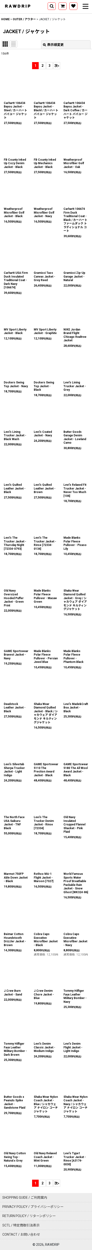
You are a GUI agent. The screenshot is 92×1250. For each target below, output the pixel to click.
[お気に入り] (73, 6)
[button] (52, 6)
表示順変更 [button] (55, 45)
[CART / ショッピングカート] (63, 6)
